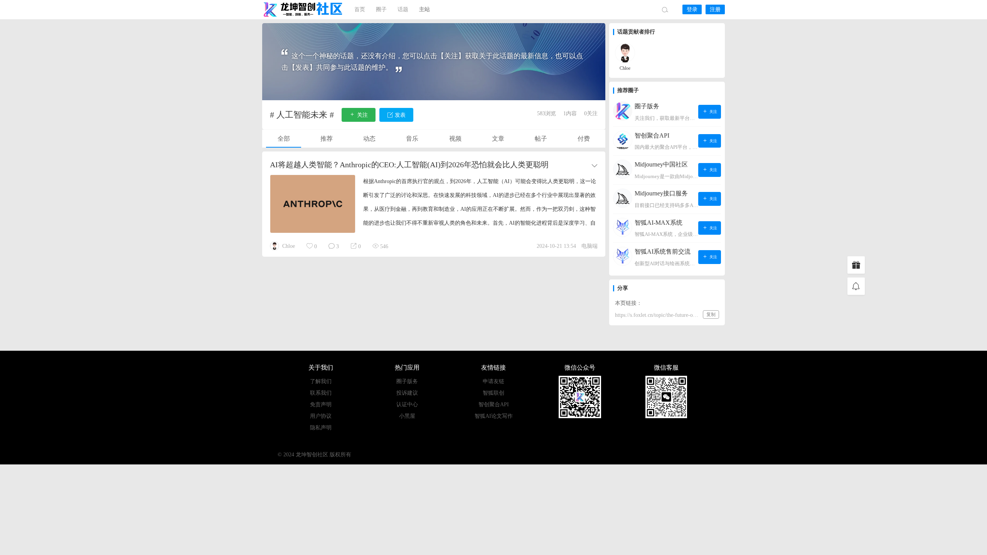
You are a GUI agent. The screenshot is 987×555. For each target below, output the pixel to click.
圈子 (381, 9)
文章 (498, 138)
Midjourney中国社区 (661, 164)
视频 (455, 138)
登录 (692, 9)
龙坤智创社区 (303, 9)
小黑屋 (407, 416)
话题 (402, 9)
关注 (712, 111)
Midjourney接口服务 (661, 193)
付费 (584, 138)
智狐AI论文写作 (494, 416)
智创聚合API (652, 135)
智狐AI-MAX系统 (658, 222)
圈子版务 (647, 106)
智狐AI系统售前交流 (663, 251)
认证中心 (407, 404)
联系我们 (321, 393)
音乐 (412, 138)
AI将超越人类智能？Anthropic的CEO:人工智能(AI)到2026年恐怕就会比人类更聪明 (409, 164)
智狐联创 (493, 393)
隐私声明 (321, 428)
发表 (399, 115)
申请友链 (493, 381)
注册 (715, 9)
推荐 (326, 138)
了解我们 (321, 381)
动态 (369, 138)
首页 (359, 9)
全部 (284, 138)
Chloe (288, 246)
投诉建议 (407, 393)
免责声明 (321, 404)
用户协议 (321, 416)
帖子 (541, 138)
